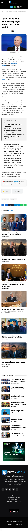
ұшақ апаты (13, 199)
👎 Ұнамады (17, 191)
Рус (8, 7)
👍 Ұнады (6, 191)
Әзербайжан (5, 199)
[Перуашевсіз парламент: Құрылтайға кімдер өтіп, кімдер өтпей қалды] (14, 222)
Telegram (16, 181)
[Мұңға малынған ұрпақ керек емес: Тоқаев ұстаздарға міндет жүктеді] (5, 412)
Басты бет (3, 11)
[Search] (26, 2)
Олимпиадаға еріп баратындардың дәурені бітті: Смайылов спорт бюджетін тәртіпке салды (14, 136)
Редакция (10, 524)
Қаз (5, 7)
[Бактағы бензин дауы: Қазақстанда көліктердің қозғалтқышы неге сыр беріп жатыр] (5, 435)
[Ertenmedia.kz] (14, 2)
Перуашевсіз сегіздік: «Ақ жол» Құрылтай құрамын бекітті (18, 381)
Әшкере (3, 65)
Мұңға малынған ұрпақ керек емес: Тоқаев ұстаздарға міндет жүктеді (18, 412)
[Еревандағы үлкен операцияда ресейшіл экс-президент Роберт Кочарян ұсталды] (14, 247)
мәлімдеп (4, 79)
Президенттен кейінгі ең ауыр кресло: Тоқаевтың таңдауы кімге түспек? (12, 336)
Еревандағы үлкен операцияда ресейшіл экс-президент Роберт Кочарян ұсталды (13, 130)
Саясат (3, 15)
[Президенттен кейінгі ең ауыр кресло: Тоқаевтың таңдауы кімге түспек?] (14, 326)
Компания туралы (18, 524)
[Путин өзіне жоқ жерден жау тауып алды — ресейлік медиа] (14, 42)
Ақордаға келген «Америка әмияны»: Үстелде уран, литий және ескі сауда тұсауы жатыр (12, 311)
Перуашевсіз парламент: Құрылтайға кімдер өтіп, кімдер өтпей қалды (13, 124)
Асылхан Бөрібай (18, 31)
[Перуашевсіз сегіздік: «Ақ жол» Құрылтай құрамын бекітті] (5, 381)
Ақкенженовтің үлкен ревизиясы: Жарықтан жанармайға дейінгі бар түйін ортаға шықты (13, 362)
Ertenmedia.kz (18, 521)
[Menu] (2, 2)
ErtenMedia (14, 63)
